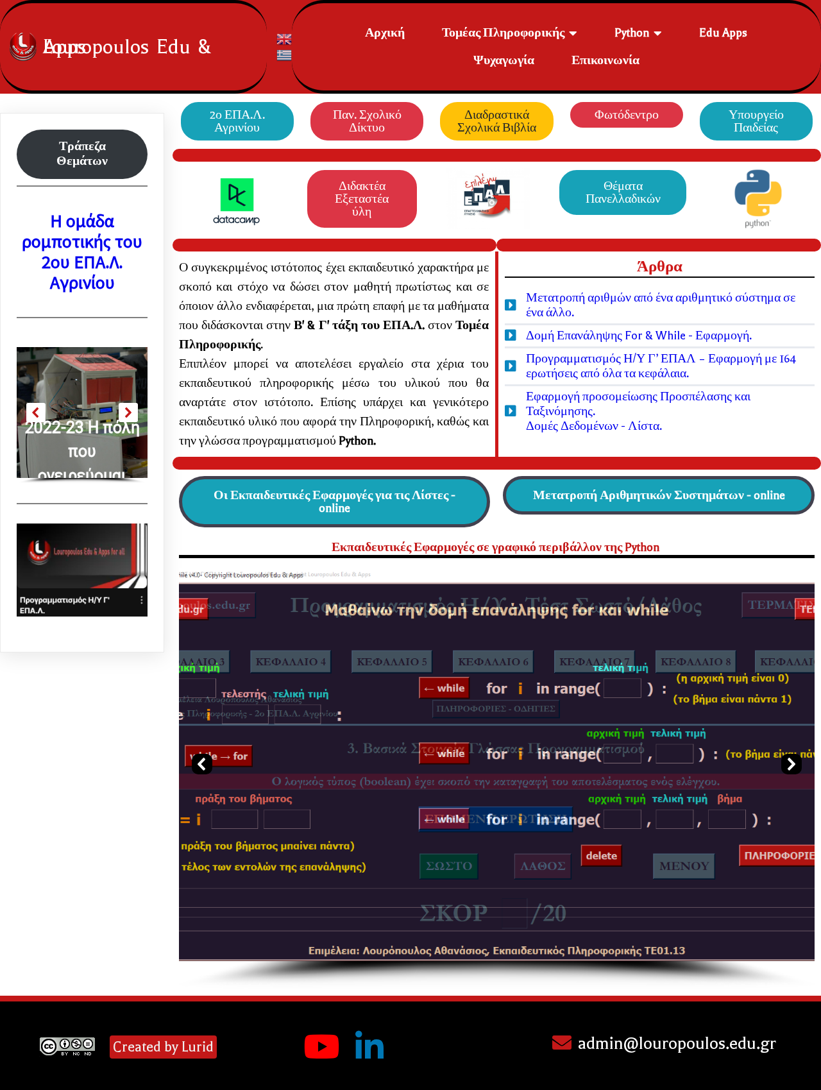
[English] (284, 37)
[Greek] (284, 53)
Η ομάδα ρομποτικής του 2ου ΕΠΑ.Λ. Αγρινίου (82, 251)
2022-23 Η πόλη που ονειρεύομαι (82, 451)
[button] (202, 764)
